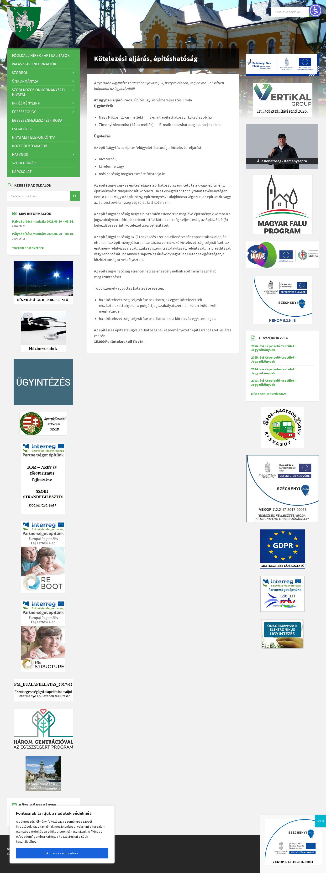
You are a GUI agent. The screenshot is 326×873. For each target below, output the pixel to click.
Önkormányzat (26, 81)
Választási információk (34, 64)
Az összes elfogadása (62, 853)
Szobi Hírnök (24, 163)
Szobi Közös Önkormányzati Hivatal (38, 92)
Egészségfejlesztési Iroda (37, 120)
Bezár (320, 821)
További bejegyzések (28, 248)
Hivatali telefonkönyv (33, 137)
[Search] (75, 196)
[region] (62, 834)
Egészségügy (24, 111)
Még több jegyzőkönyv (268, 394)
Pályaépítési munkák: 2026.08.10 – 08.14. (43, 221)
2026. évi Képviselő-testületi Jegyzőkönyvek (273, 348)
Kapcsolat (22, 171)
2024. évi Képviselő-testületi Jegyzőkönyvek (273, 371)
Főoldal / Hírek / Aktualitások (41, 55)
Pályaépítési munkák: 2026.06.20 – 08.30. (43, 234)
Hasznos (20, 154)
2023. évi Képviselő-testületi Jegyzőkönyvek (273, 382)
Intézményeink (26, 103)
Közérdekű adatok (29, 145)
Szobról (20, 72)
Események (22, 128)
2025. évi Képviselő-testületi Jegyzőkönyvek (273, 359)
